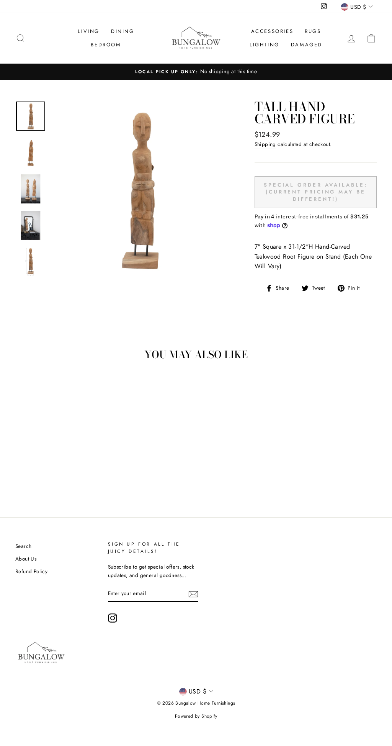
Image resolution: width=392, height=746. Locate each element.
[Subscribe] (193, 593)
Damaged (306, 44)
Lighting (264, 44)
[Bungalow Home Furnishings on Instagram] (112, 618)
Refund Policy (31, 571)
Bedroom (106, 44)
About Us (25, 558)
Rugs (313, 31)
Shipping (265, 144)
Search (23, 546)
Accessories (272, 31)
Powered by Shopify (196, 716)
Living (89, 31)
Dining (122, 31)
